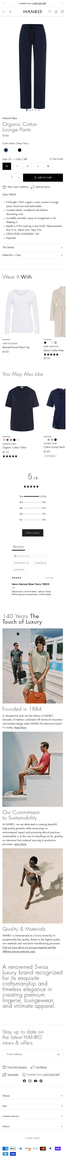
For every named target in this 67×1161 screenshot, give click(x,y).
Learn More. (20, 844)
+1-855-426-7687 (38, 3)
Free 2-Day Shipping (18, 187)
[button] (33, 497)
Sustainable (12, 1074)
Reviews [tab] (18, 547)
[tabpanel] (33, 580)
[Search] (10, 11)
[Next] (59, 419)
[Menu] (3, 11)
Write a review (32, 533)
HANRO (36, 1138)
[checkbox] (19, 570)
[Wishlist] (50, 11)
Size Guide (58, 159)
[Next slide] (62, 3)
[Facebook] (24, 1081)
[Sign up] (58, 1054)
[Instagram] (30, 1081)
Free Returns (43, 187)
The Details (8, 247)
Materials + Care (11, 255)
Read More (20, 727)
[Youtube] (35, 1081)
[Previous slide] (3, 3)
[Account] (56, 11)
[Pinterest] (41, 1081)
